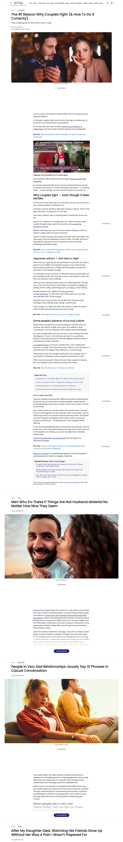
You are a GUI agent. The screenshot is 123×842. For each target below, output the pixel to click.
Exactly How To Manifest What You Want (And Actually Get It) (60, 379)
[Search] (107, 3)
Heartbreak (21, 10)
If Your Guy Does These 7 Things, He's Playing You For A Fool (59, 382)
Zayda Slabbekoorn (17, 511)
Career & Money (88, 3)
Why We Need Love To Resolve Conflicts (57, 368)
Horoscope (42, 3)
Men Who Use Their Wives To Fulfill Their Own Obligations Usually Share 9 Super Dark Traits (61, 476)
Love (30, 3)
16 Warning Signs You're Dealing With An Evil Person (56, 386)
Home (13, 10)
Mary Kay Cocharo (17, 27)
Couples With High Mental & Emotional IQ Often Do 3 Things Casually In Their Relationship (59, 465)
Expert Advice (98, 3)
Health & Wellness (76, 3)
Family (52, 3)
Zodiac (35, 3)
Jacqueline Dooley (17, 839)
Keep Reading (61, 651)
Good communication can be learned (49, 438)
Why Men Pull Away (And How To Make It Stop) (60, 314)
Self (48, 3)
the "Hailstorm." (42, 294)
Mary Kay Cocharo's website (70, 482)
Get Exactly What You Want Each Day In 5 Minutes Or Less (58, 389)
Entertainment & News (62, 3)
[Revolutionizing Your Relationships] (19, 3)
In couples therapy (41, 345)
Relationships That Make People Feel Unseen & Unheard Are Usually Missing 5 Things (59, 470)
